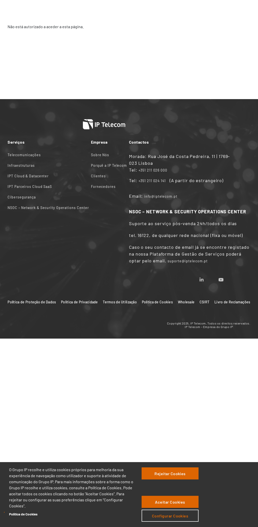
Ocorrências (235, 9)
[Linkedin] (208, 278)
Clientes (98, 176)
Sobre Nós (100, 155)
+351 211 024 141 (152, 181)
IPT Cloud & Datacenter (28, 176)
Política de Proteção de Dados (32, 302)
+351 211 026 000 (153, 170)
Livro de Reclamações (232, 302)
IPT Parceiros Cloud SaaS (30, 186)
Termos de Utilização (120, 302)
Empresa (119, 9)
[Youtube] (227, 278)
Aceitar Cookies (170, 502)
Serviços (99, 9)
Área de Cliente (208, 9)
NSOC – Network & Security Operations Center (48, 208)
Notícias (138, 9)
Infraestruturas (21, 165)
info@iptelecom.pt (160, 196)
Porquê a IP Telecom (109, 165)
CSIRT (204, 302)
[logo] (17, 9)
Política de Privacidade (79, 302)
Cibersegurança (22, 197)
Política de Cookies (23, 514)
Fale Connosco (162, 9)
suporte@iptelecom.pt (188, 261)
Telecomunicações (24, 155)
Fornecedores (103, 186)
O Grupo (185, 9)
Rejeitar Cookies (170, 473)
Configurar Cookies (170, 515)
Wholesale (186, 302)
